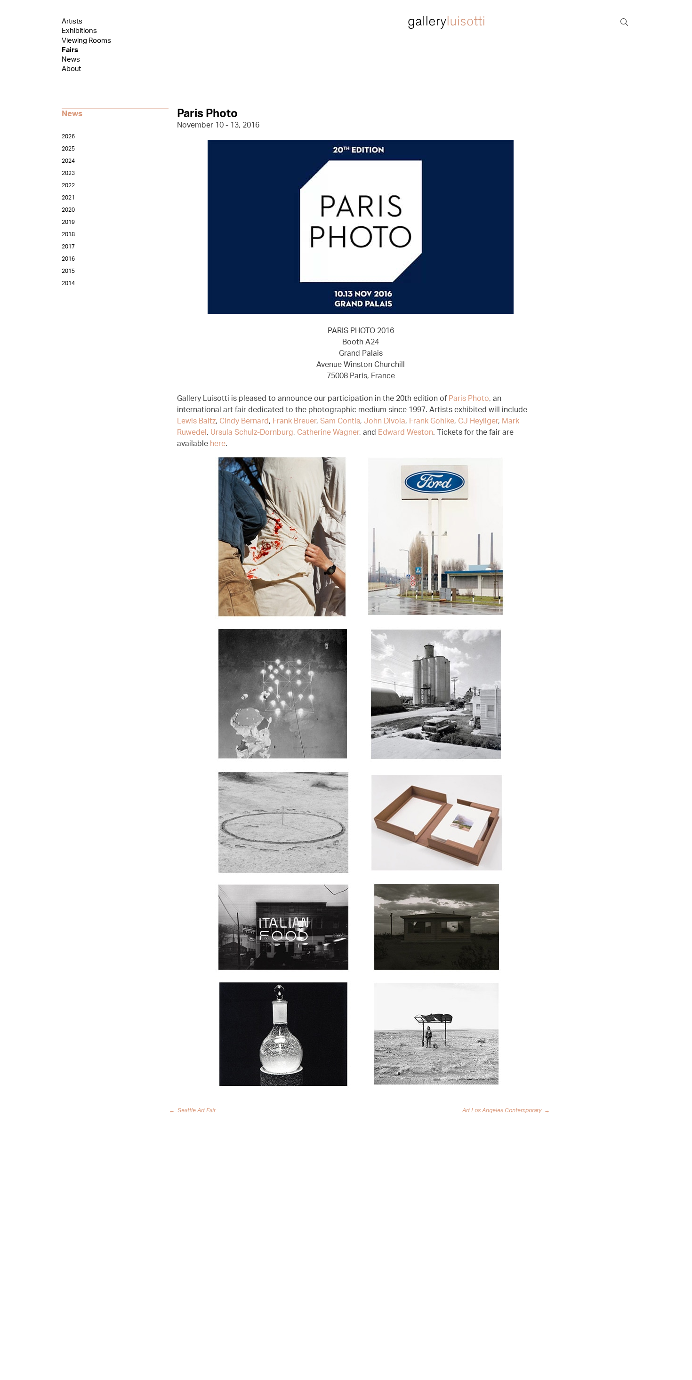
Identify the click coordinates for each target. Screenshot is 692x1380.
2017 (68, 246)
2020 (68, 210)
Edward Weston (405, 432)
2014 (68, 283)
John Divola (384, 421)
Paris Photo (469, 398)
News (71, 59)
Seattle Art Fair (194, 1110)
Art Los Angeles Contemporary (506, 1110)
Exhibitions (79, 30)
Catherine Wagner (328, 432)
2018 (68, 234)
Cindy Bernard (244, 421)
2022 (68, 185)
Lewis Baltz (196, 421)
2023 (68, 173)
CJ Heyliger (478, 421)
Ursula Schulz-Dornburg (251, 432)
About (71, 68)
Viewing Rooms (86, 40)
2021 (68, 197)
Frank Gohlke (431, 421)
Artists (72, 21)
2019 (68, 222)
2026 (68, 136)
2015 (68, 271)
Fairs (70, 50)
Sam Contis (340, 421)
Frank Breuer (294, 421)
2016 (68, 259)
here (217, 443)
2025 (68, 149)
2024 (68, 161)
